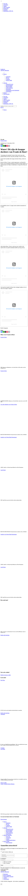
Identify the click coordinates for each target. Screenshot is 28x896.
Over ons (5, 3)
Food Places (8, 834)
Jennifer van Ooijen (5, 437)
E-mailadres (3, 858)
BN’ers (7, 824)
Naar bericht (14, 201)
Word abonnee (4, 819)
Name (2, 865)
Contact (5, 6)
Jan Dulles (3, 749)
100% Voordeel (6, 7)
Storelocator (5, 8)
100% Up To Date (7, 861)
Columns (2, 747)
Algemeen (3, 714)
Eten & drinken (9, 830)
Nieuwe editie (4, 782)
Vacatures (5, 9)
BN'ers (2, 107)
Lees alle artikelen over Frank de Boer (9, 404)
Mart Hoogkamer (13, 437)
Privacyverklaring (7, 875)
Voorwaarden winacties (8, 876)
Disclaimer (5, 874)
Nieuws (5, 109)
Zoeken (2, 106)
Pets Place (3, 680)
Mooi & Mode (9, 831)
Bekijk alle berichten (5, 635)
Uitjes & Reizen (9, 832)
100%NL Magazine (5, 70)
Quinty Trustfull (4, 784)
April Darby (3, 470)
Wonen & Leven (9, 829)
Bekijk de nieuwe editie (6, 675)
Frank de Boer (4, 140)
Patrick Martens (11, 784)
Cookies (5, 877)
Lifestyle (5, 827)
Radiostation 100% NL (8, 11)
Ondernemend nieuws (10, 840)
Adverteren (5, 4)
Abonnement (6, 879)
